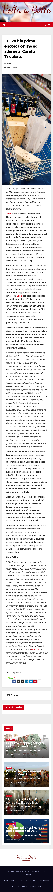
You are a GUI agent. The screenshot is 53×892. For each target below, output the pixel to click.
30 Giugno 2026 (16, 807)
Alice (9, 64)
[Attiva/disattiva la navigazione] (24, 24)
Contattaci (16, 886)
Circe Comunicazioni (28, 880)
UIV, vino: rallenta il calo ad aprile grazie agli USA (25, 829)
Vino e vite (10, 739)
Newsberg (41, 871)
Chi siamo (14, 880)
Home (6, 880)
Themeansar (26, 874)
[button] (45, 24)
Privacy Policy (35, 886)
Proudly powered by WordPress (18, 871)
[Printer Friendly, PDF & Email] (12, 677)
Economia (10, 824)
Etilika (8, 213)
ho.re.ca (35, 649)
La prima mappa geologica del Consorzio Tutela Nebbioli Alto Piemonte (25, 746)
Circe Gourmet (43, 880)
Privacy (25, 886)
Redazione (31, 750)
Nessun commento (15, 754)
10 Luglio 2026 (16, 750)
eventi (9, 768)
